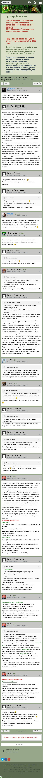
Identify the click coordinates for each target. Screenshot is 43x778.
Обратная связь (33, 765)
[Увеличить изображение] (28, 180)
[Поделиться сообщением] (39, 91)
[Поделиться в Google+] (9, 759)
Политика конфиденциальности (15, 765)
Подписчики (19, 744)
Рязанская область (29, 80)
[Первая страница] (2, 83)
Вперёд (36, 83)
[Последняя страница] (40, 83)
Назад (6, 83)
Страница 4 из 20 (21, 84)
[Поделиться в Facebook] (5, 759)
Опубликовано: (17, 91)
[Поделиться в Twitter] (2, 759)
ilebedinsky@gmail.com (16, 63)
